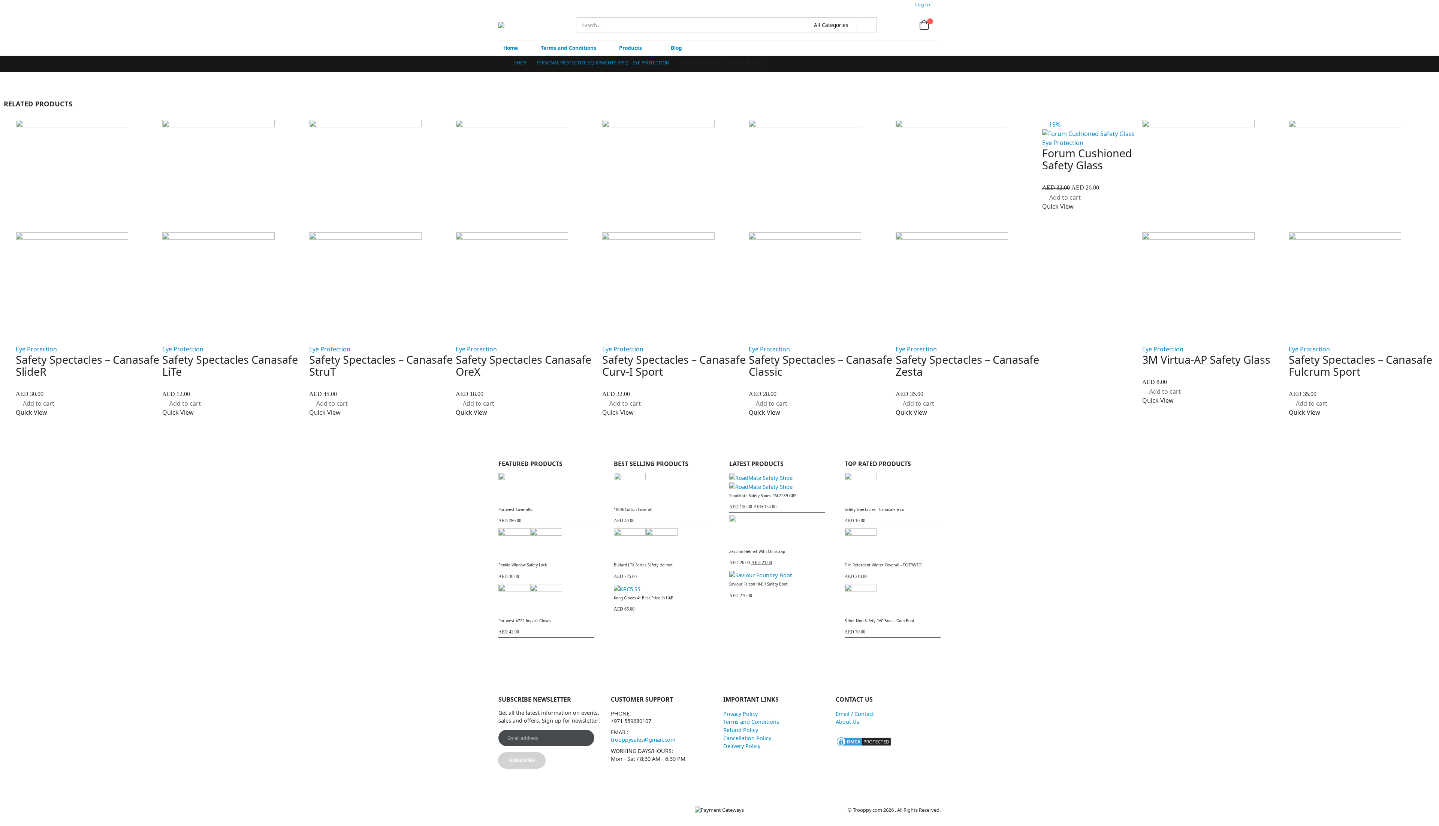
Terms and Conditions (568, 47)
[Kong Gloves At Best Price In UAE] (662, 588)
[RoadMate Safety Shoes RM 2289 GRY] (777, 482)
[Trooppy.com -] (519, 25)
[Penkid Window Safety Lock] (546, 544)
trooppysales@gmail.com (643, 739)
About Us (847, 721)
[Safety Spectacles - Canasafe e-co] (893, 489)
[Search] (867, 25)
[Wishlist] (906, 25)
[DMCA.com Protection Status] (864, 741)
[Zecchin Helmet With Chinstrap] (777, 531)
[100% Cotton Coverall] (662, 489)
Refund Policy (740, 729)
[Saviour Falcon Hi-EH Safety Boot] (777, 574)
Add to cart (38, 403)
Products (630, 47)
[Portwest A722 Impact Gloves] (546, 600)
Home (510, 47)
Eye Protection (36, 349)
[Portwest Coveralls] (546, 489)
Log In (922, 4)
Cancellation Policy (747, 738)
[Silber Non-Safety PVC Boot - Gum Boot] (893, 600)
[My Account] (888, 25)
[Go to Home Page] (501, 63)
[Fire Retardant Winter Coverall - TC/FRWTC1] (893, 544)
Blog (676, 47)
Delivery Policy (741, 746)
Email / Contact (855, 713)
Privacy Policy (740, 713)
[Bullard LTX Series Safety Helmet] (662, 544)
